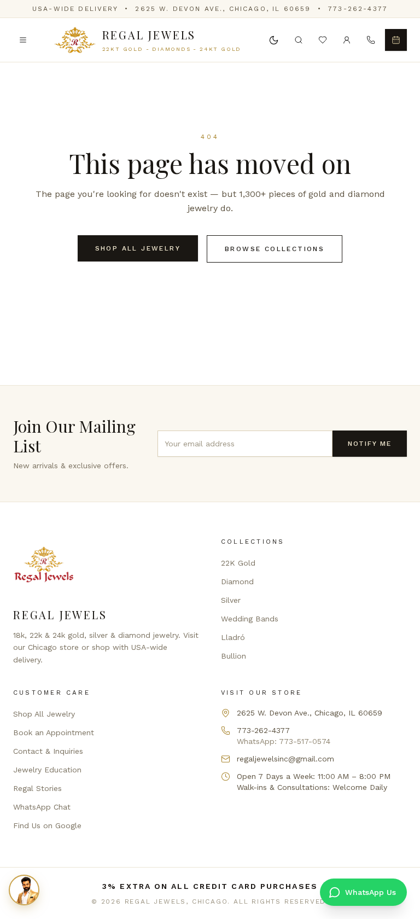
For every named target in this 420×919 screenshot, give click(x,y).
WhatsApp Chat (42, 806)
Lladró (233, 637)
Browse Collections (274, 249)
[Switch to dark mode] (273, 40)
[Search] (298, 40)
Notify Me (370, 443)
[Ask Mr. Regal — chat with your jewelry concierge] (24, 890)
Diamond (237, 581)
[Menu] (23, 40)
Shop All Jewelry (137, 248)
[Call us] (371, 40)
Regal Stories (37, 788)
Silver (231, 600)
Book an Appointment (53, 732)
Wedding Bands (249, 618)
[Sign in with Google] (347, 40)
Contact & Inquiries (48, 751)
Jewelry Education (47, 769)
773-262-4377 (358, 9)
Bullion (233, 656)
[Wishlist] (322, 40)
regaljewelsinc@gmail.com (285, 758)
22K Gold (238, 563)
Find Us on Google (47, 825)
